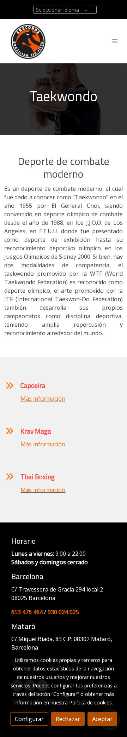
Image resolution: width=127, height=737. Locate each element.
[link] (28, 41)
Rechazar (68, 719)
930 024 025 (63, 612)
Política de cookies (90, 702)
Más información (42, 398)
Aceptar (102, 719)
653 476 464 (27, 612)
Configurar (29, 719)
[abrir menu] (115, 41)
